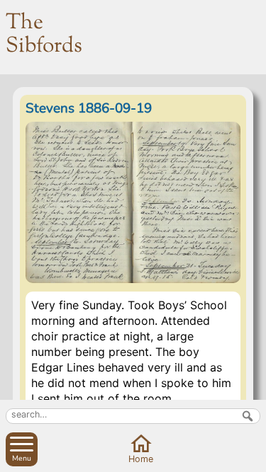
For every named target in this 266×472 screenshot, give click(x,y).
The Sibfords (44, 35)
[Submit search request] (247, 416)
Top (252, 458)
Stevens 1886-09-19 (89, 108)
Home (140, 459)
